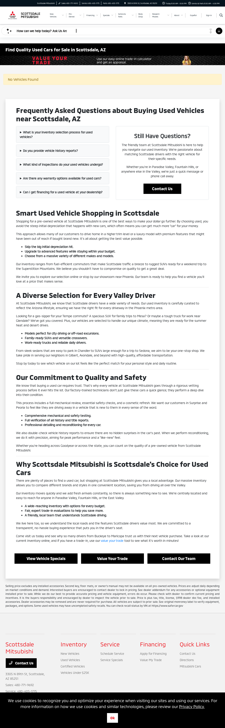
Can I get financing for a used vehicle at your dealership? (63, 192)
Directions (187, 660)
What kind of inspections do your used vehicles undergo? (63, 164)
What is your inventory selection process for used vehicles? (56, 134)
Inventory (74, 644)
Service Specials (111, 660)
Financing (153, 644)
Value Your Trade (112, 558)
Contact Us (162, 188)
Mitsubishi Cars (190, 666)
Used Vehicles (70, 660)
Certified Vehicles (73, 666)
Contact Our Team (179, 558)
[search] (221, 15)
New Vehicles (70, 653)
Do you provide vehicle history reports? (50, 150)
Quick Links (195, 644)
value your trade (112, 540)
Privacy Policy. (192, 706)
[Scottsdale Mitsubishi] (25, 15)
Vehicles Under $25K (75, 672)
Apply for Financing (153, 653)
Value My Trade (151, 660)
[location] (125, 3)
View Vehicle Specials (46, 558)
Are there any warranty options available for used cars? (62, 178)
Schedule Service (112, 653)
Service (110, 644)
